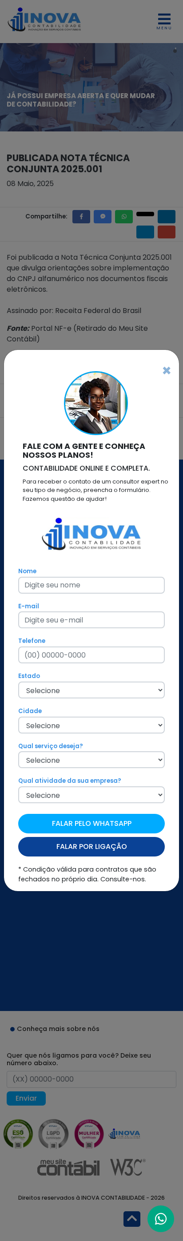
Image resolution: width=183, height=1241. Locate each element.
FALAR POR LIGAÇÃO (91, 846)
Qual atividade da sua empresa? (69, 781)
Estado (29, 676)
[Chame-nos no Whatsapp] (160, 1218)
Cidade (30, 711)
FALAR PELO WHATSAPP (91, 823)
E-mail (28, 606)
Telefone (31, 641)
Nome (27, 571)
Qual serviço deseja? (50, 746)
